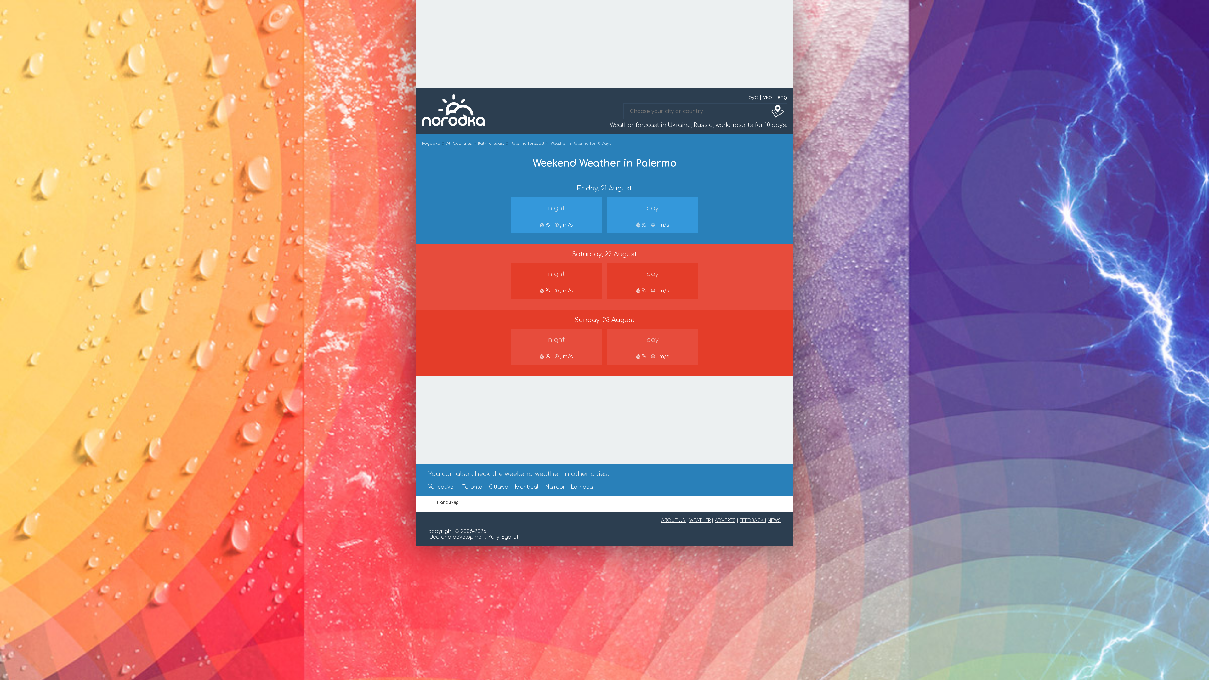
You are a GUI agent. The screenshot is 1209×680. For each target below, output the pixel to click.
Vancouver (442, 487)
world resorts (734, 125)
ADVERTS (725, 520)
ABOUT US (673, 520)
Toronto (473, 487)
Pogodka (431, 143)
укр (768, 97)
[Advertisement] (604, 44)
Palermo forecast (527, 143)
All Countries (459, 143)
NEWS (774, 520)
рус (753, 97)
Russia (703, 125)
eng (782, 97)
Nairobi (555, 487)
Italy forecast (491, 143)
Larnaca (582, 487)
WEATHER (700, 520)
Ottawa (499, 487)
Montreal (527, 487)
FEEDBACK (752, 520)
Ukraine (679, 125)
